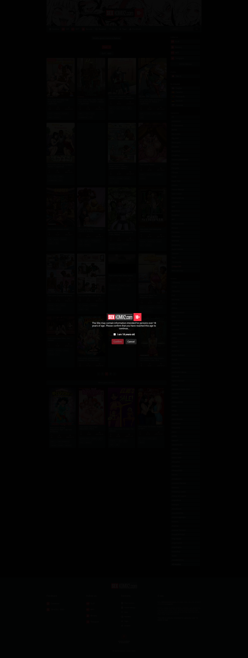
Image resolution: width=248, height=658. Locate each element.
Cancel (131, 341)
